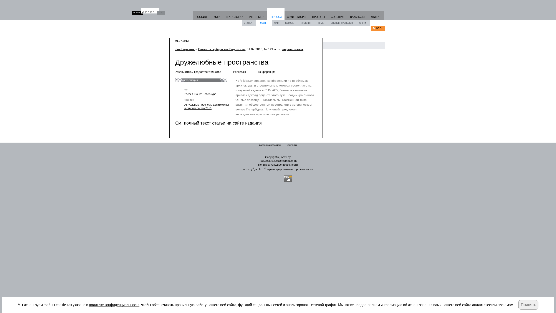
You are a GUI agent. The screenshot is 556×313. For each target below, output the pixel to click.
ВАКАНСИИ (357, 16)
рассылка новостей (270, 145)
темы (321, 22)
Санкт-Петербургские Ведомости (221, 49)
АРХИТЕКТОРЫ (296, 16)
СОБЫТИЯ (337, 16)
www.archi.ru (148, 11)
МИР (217, 16)
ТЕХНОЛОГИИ (234, 16)
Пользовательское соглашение (278, 160)
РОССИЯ (201, 16)
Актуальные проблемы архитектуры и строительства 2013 (206, 106)
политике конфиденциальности (114, 305)
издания (306, 22)
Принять (528, 305)
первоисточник (292, 49)
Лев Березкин (185, 49)
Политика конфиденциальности (278, 164)
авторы (289, 22)
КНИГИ (375, 16)
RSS (379, 28)
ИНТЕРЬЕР (256, 16)
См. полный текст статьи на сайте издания (218, 123)
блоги (362, 22)
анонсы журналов (342, 22)
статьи (248, 22)
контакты (292, 145)
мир (276, 22)
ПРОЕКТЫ (318, 16)
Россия (263, 22)
